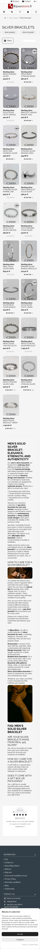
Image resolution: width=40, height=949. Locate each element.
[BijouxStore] (20, 6)
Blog (7, 886)
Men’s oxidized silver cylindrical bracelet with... (10, 77)
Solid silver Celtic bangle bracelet (9, 115)
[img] (7, 82)
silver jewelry (10, 32)
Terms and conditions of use (16, 876)
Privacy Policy (10, 879)
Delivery (8, 869)
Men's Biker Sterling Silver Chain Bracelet (28, 76)
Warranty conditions (13, 882)
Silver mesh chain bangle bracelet (9, 307)
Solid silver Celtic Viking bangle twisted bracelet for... (28, 308)
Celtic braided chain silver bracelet (27, 230)
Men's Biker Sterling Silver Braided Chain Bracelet (28, 385)
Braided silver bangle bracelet (29, 268)
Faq (6, 859)
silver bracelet (28, 32)
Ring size (8, 872)
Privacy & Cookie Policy (30, 945)
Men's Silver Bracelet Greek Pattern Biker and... (10, 424)
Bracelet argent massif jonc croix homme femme (29, 116)
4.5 (15, 429)
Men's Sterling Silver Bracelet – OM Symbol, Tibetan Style (28, 347)
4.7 (15, 390)
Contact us (9, 863)
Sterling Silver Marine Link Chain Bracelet (10, 192)
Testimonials (10, 889)
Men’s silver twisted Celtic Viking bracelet (10, 346)
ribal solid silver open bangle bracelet (11, 269)
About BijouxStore (12, 866)
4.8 (33, 390)
